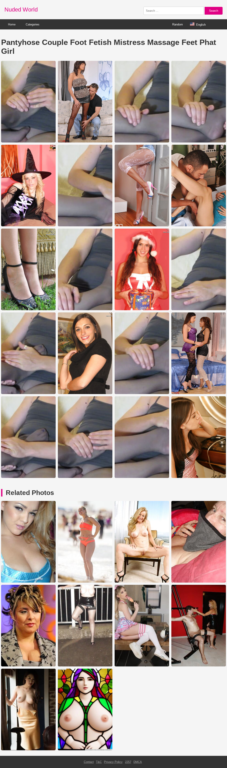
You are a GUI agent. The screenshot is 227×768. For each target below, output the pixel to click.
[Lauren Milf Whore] (142, 581)
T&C (99, 762)
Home (12, 24)
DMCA (137, 762)
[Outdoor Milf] (85, 665)
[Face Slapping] (198, 665)
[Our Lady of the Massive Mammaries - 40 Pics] (85, 749)
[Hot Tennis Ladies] (85, 581)
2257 (128, 762)
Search (213, 10)
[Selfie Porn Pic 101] (28, 749)
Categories (32, 24)
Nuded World (21, 9)
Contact (89, 762)
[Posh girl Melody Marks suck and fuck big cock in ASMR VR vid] (142, 665)
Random (177, 24)
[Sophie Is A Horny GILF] (198, 581)
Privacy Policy (113, 762)
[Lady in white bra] (28, 581)
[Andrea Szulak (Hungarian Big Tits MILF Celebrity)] (28, 665)
